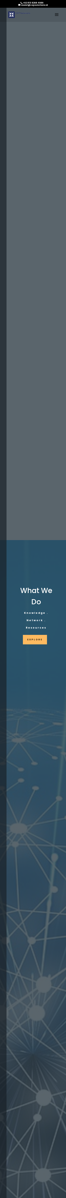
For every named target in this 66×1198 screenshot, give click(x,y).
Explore (35, 639)
